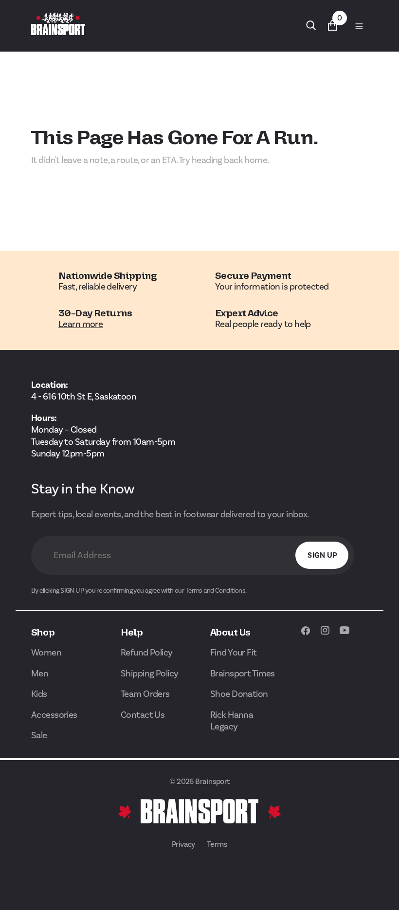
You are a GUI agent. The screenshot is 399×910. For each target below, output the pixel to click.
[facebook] (305, 635)
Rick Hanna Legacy (231, 720)
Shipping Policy (150, 673)
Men (39, 673)
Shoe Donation (239, 693)
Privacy (183, 844)
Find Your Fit (233, 652)
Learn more (80, 323)
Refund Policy (147, 652)
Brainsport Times (242, 673)
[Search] (311, 25)
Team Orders (145, 693)
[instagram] (325, 635)
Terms (217, 844)
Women (46, 652)
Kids (39, 693)
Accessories (54, 714)
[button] (358, 26)
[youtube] (344, 635)
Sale (39, 735)
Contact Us (142, 714)
